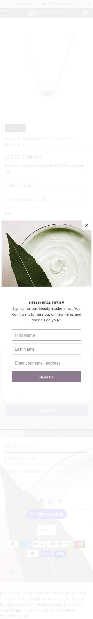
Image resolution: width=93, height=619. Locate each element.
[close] (86, 225)
